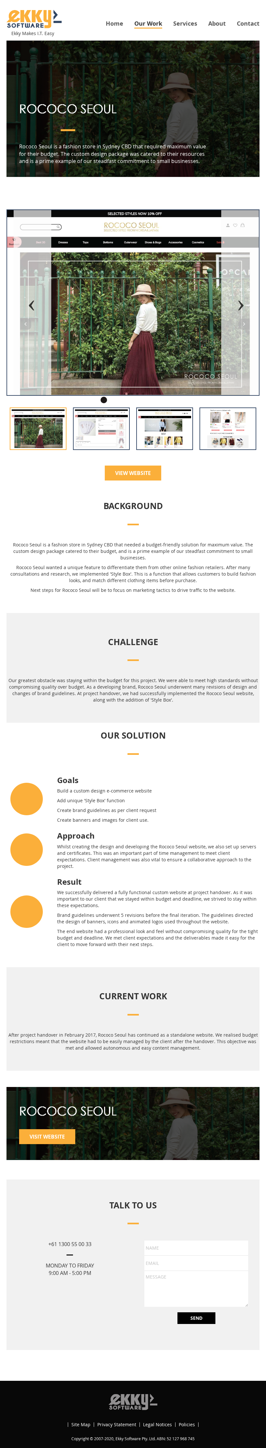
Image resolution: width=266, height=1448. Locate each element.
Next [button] (240, 302)
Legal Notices (157, 1424)
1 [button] (104, 400)
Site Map (81, 1424)
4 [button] (133, 400)
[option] (133, 302)
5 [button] (142, 400)
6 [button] (152, 400)
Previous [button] (32, 302)
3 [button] (123, 400)
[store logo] (34, 19)
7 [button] (162, 400)
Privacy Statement (116, 1424)
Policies (187, 1424)
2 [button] (113, 400)
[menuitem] (114, 23)
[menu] (182, 24)
